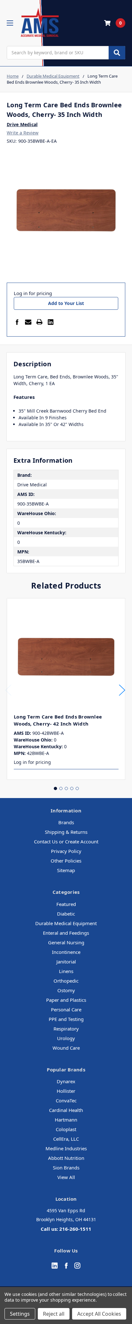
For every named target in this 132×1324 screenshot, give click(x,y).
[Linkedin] (50, 322)
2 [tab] (60, 788)
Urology (66, 1038)
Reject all (53, 1313)
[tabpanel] (66, 689)
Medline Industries (66, 1148)
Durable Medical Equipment (66, 923)
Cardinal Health (66, 1110)
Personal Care (66, 1009)
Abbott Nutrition (66, 1158)
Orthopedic (66, 981)
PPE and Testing (66, 1019)
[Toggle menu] (10, 23)
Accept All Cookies (99, 1313)
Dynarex (66, 1081)
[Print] (39, 322)
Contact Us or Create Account (66, 841)
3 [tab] (66, 788)
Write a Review (22, 133)
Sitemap (66, 870)
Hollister (66, 1091)
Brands (66, 822)
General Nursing (66, 942)
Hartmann (66, 1119)
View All (66, 1177)
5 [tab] (77, 788)
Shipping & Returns (66, 832)
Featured (66, 904)
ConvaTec (66, 1100)
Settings (20, 1313)
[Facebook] (17, 322)
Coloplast (66, 1129)
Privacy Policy (66, 851)
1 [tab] (55, 788)
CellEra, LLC (66, 1139)
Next (122, 690)
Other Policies (66, 860)
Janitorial (66, 961)
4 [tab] (71, 788)
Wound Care (66, 1048)
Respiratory (66, 1028)
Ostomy (66, 990)
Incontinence (66, 952)
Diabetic (66, 913)
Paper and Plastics (66, 1000)
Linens (66, 971)
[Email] (28, 322)
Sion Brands (66, 1167)
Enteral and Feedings (66, 933)
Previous (8, 690)
